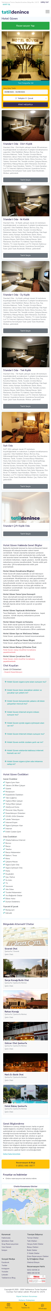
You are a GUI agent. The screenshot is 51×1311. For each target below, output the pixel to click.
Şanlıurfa (8, 951)
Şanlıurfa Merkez (20, 983)
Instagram (5, 1268)
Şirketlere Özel (7, 1241)
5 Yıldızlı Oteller (33, 1253)
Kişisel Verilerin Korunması (26, 1296)
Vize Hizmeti (6, 1247)
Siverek (16, 951)
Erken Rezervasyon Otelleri (38, 1256)
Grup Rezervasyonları (10, 1244)
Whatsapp (42, 1308)
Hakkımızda (6, 1238)
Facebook (5, 1262)
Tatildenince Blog (8, 1278)
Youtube (5, 1271)
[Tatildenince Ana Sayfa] (15, 12)
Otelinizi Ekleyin (33, 1262)
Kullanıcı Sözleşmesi (27, 1300)
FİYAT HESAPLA (25, 104)
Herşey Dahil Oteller (35, 1244)
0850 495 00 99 (33, 1273)
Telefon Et (25, 1308)
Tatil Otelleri (32, 1241)
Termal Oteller (33, 1238)
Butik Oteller (32, 1250)
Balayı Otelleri (32, 1247)
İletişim (4, 1250)
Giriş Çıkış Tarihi (9, 88)
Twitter (4, 1265)
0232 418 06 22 (33, 1270)
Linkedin (5, 1275)
